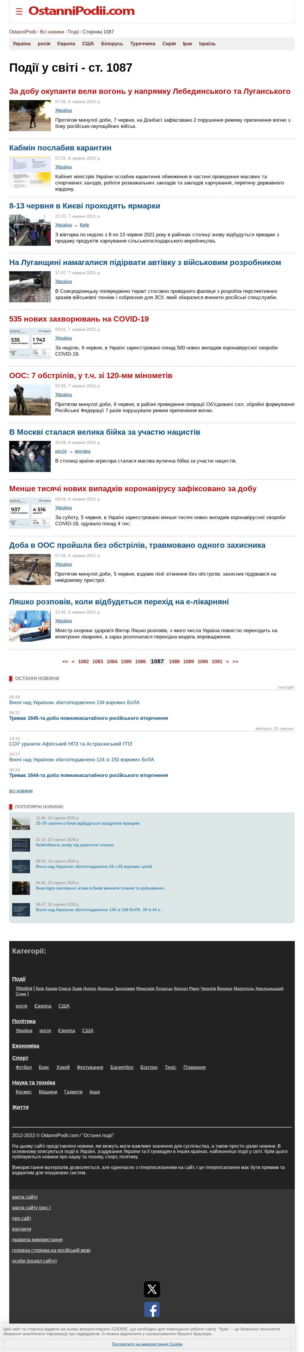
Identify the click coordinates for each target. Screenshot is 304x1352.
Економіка (25, 1046)
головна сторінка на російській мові (51, 1250)
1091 (217, 661)
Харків (51, 988)
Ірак (187, 43)
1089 (188, 661)
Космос (24, 1091)
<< (65, 661)
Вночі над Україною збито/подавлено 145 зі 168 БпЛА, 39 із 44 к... (100, 909)
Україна (22, 43)
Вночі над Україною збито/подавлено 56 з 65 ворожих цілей (94, 866)
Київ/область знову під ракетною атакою (75, 844)
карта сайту (25, 1197)
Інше (95, 1091)
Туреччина (142, 43)
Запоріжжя (125, 988)
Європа (66, 43)
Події (73, 31)
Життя (20, 1107)
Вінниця (224, 988)
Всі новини (52, 31)
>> (235, 661)
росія (44, 43)
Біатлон (149, 1067)
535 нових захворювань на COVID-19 (79, 318)
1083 (97, 661)
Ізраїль (207, 43)
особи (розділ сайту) (34, 1260)
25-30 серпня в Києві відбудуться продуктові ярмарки (88, 823)
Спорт (20, 1058)
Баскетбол (121, 1067)
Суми (21, 993)
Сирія (169, 43)
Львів (77, 988)
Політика (24, 1021)
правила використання (37, 1239)
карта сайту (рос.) (31, 1207)
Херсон (181, 988)
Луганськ (164, 988)
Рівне (194, 988)
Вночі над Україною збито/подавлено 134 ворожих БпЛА (74, 702)
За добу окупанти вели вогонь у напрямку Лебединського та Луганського (150, 91)
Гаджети (73, 1091)
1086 (140, 661)
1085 (126, 661)
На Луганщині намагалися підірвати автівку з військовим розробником (145, 262)
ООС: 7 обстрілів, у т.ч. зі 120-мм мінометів (90, 375)
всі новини (21, 790)
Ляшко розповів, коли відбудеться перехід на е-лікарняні (119, 601)
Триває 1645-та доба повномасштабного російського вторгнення (88, 718)
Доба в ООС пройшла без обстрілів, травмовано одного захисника (137, 545)
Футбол (24, 1067)
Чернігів (208, 988)
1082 (83, 661)
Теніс (170, 1067)
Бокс (44, 1067)
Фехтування (90, 1067)
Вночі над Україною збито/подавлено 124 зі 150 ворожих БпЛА (81, 759)
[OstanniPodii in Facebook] (152, 1309)
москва (83, 451)
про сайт (21, 1218)
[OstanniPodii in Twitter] (152, 1289)
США (88, 43)
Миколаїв (145, 988)
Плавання (194, 1067)
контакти (21, 1228)
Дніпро (89, 988)
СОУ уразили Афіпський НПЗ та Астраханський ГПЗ (70, 744)
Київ (84, 224)
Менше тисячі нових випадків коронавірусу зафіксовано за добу (132, 488)
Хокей (63, 1067)
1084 (112, 661)
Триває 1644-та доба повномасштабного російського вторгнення (88, 775)
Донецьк (105, 988)
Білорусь (112, 43)
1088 (174, 661)
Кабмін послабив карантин (60, 147)
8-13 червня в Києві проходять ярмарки (84, 205)
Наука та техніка (33, 1083)
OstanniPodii (23, 31)
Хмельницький (269, 988)
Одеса (64, 988)
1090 (202, 661)
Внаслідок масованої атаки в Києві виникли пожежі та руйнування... (101, 888)
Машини (48, 1091)
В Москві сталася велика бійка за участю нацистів (104, 432)
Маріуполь (244, 988)
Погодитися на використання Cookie (147, 1344)
